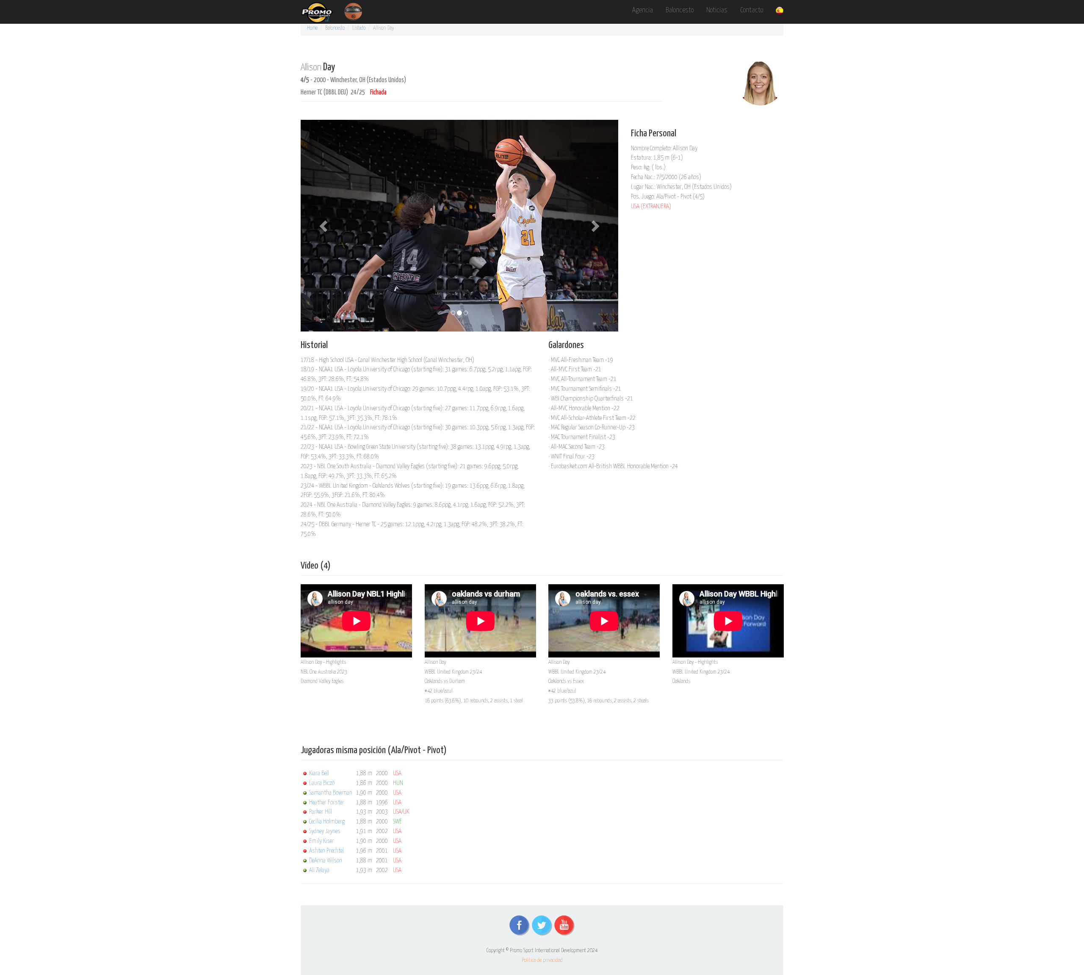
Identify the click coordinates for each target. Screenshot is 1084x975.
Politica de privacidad (542, 960)
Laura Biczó (322, 783)
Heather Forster (326, 802)
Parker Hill (320, 812)
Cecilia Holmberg (327, 821)
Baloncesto (680, 10)
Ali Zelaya (319, 870)
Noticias (716, 10)
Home (312, 28)
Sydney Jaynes (324, 831)
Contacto (751, 10)
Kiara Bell (319, 773)
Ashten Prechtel (326, 851)
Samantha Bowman (330, 793)
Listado (358, 28)
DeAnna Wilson (325, 860)
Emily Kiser (321, 841)
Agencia (642, 10)
